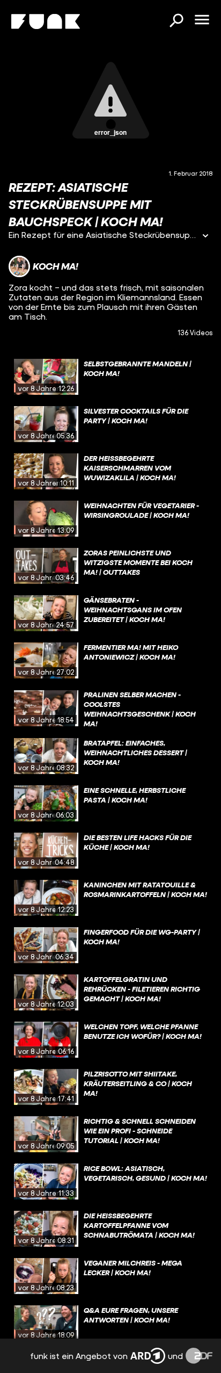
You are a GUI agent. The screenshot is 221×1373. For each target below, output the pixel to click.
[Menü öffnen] (201, 20)
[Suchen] (176, 21)
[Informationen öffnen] (205, 236)
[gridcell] (110, 377)
